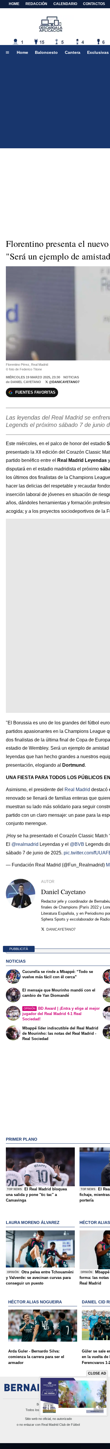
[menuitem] (7, 52)
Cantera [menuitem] (72, 52)
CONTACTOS (94, 4)
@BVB (77, 844)
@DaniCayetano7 (63, 382)
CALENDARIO (65, 4)
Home (14, 4)
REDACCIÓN (36, 4)
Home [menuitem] (22, 52)
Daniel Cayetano (26, 382)
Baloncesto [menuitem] (46, 52)
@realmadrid (24, 844)
